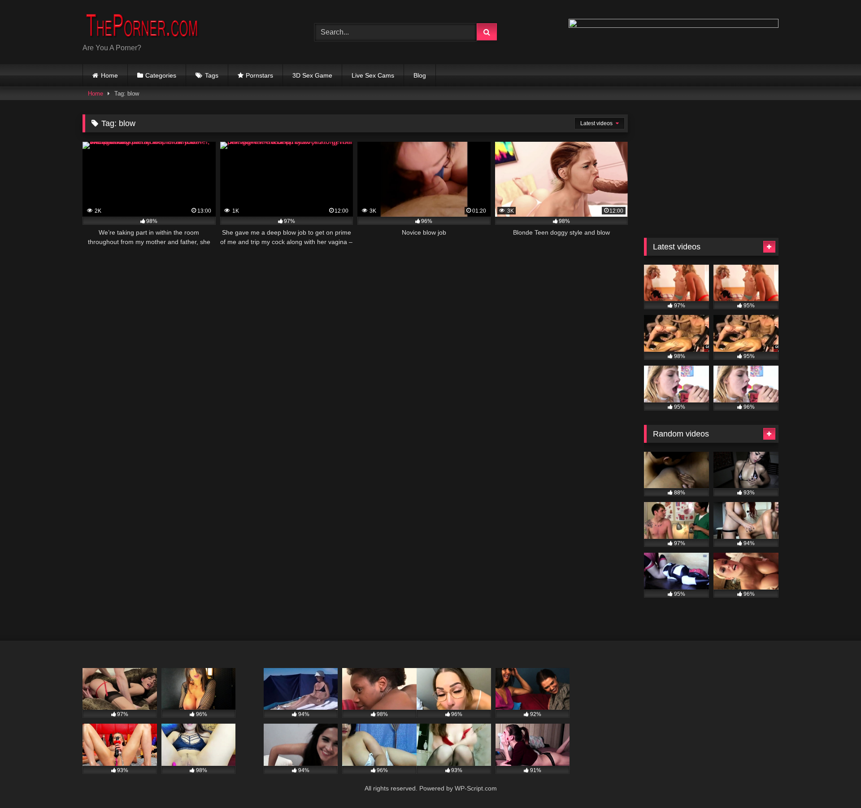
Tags (211, 75)
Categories (160, 75)
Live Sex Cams (373, 75)
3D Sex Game (312, 75)
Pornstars (259, 75)
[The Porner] (150, 25)
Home (109, 75)
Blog (419, 75)
